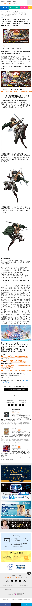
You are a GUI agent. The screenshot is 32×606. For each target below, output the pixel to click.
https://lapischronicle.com (11, 360)
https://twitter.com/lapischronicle (14, 356)
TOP (29, 573)
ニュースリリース (13, 11)
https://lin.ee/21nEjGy (18, 362)
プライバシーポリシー (8, 585)
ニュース (3, 17)
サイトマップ (8, 589)
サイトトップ (4, 11)
